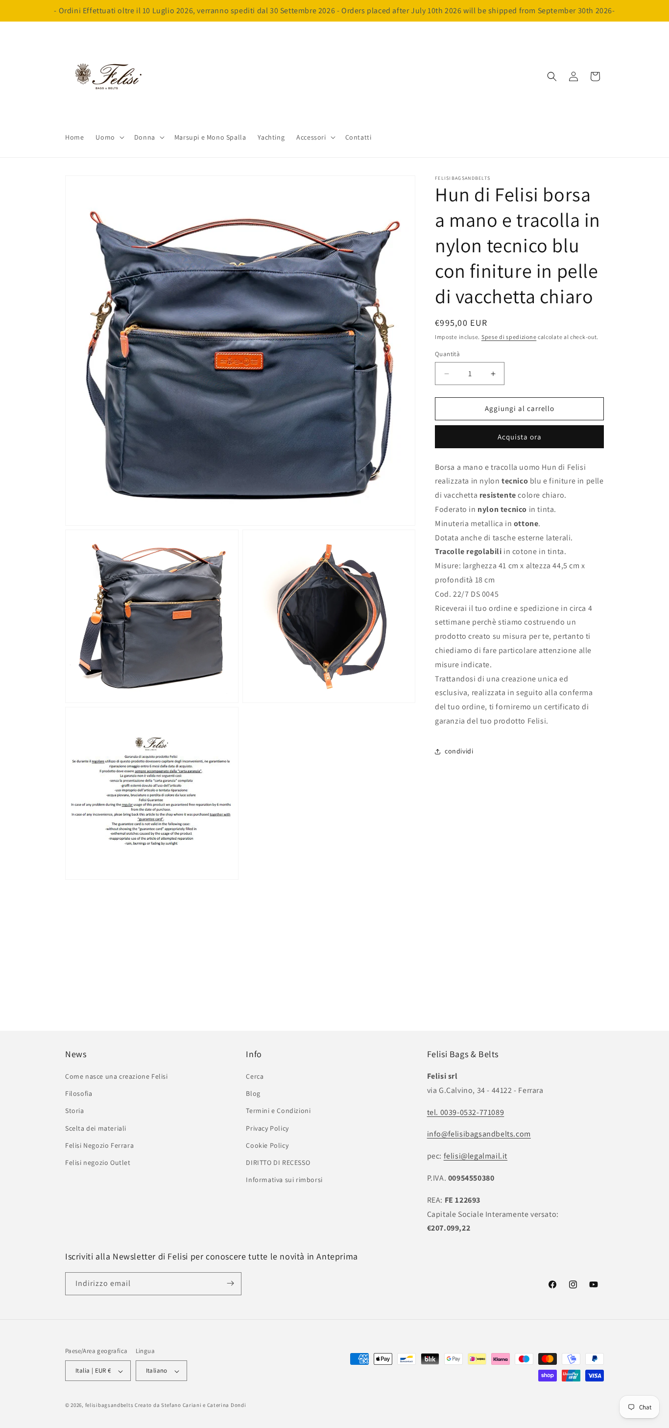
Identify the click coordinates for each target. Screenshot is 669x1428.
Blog (253, 1093)
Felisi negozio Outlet (98, 1162)
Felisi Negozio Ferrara (99, 1145)
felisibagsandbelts (109, 1405)
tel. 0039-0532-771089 (465, 1112)
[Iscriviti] (230, 1283)
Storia (74, 1111)
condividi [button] (459, 751)
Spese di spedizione (508, 336)
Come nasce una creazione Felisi (116, 1076)
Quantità (447, 354)
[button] (109, 137)
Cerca (254, 1076)
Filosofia (78, 1093)
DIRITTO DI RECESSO (278, 1162)
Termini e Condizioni (278, 1111)
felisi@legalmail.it (475, 1156)
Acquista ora (520, 436)
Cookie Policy (267, 1145)
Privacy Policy (267, 1128)
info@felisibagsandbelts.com (479, 1134)
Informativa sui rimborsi (284, 1180)
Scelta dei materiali (95, 1128)
